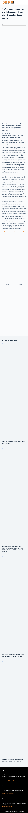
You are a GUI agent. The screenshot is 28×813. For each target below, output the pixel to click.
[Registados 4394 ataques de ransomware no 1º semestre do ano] (14, 391)
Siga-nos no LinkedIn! (7, 806)
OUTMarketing (11, 781)
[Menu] (25, 2)
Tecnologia (14, 21)
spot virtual (8, 775)
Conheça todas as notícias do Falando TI (14, 231)
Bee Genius (7, 148)
